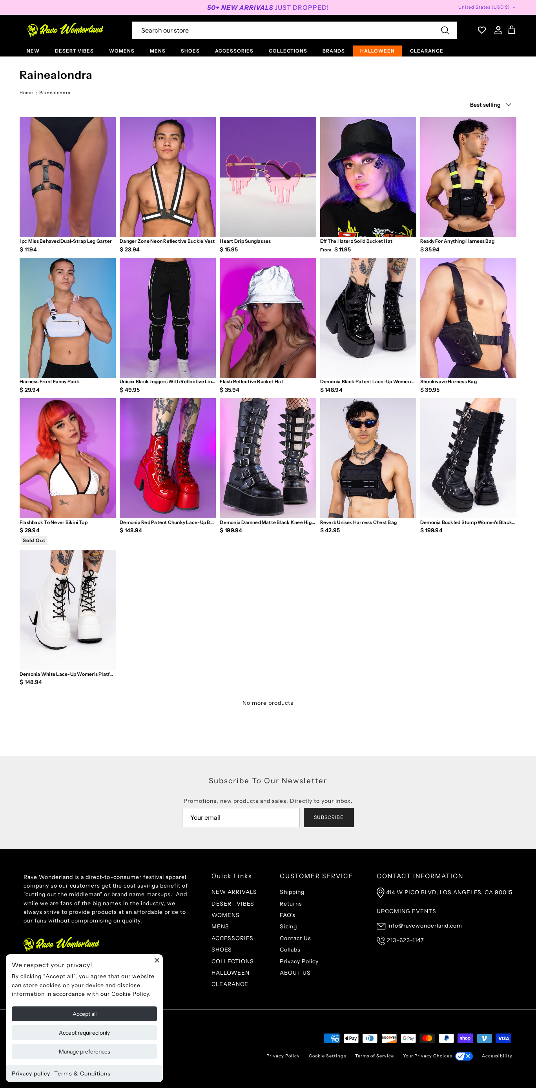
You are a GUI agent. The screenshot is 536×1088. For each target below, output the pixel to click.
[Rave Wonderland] (65, 30)
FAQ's (287, 915)
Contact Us (295, 938)
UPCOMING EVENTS (406, 911)
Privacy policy (31, 1073)
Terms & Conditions (82, 1073)
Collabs (290, 949)
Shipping (292, 891)
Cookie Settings (327, 1056)
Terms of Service (374, 1056)
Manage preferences (84, 1051)
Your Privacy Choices (427, 1056)
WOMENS (122, 51)
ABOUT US (295, 972)
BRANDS (334, 51)
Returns (291, 903)
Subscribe (329, 817)
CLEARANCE (426, 51)
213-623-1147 (405, 940)
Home (26, 92)
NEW (33, 51)
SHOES (190, 51)
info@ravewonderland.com (424, 925)
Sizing (288, 926)
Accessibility (497, 1056)
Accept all (85, 1013)
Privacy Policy (299, 961)
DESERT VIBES (74, 51)
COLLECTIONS (288, 51)
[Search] (445, 30)
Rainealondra (55, 92)
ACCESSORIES (234, 51)
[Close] (157, 960)
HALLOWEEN (377, 51)
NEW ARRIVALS (234, 891)
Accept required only (84, 1032)
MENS (158, 51)
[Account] (496, 30)
